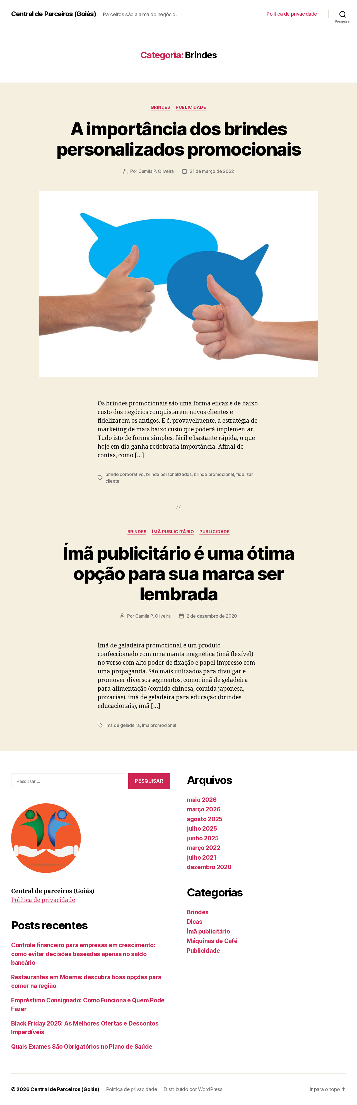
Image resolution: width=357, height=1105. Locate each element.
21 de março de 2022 (212, 171)
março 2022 (203, 847)
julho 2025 (202, 828)
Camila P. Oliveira (156, 171)
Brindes (160, 107)
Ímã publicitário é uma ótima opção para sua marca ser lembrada (178, 573)
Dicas (194, 921)
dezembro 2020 (209, 867)
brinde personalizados (169, 474)
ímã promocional (159, 725)
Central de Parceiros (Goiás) (53, 14)
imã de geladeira (122, 725)
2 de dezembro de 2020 (212, 616)
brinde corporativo (124, 474)
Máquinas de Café (212, 940)
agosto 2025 (204, 819)
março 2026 (203, 809)
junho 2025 (202, 838)
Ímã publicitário (173, 531)
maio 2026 (202, 799)
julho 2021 (201, 857)
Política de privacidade (292, 14)
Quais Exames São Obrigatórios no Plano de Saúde (81, 1046)
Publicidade (191, 107)
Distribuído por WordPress (192, 1089)
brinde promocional (214, 474)
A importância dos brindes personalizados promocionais (178, 139)
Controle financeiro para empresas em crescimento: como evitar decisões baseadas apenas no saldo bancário (83, 954)
